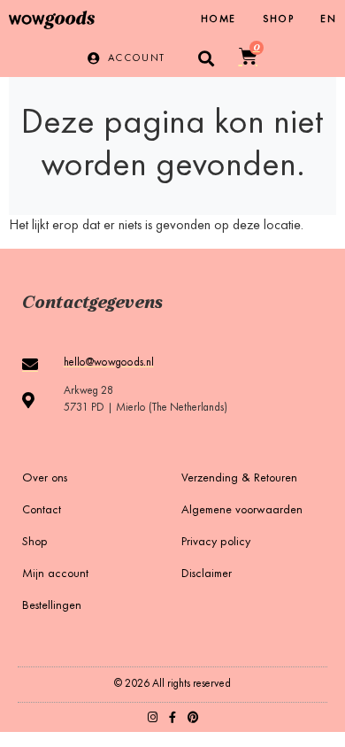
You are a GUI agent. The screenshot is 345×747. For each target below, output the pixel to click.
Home (218, 19)
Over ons (44, 479)
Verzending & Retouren (239, 479)
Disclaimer (206, 574)
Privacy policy (215, 542)
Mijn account (55, 574)
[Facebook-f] (173, 717)
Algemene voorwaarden (242, 510)
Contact (41, 510)
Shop (279, 19)
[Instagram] (152, 717)
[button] (206, 58)
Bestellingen (51, 606)
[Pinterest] (193, 717)
